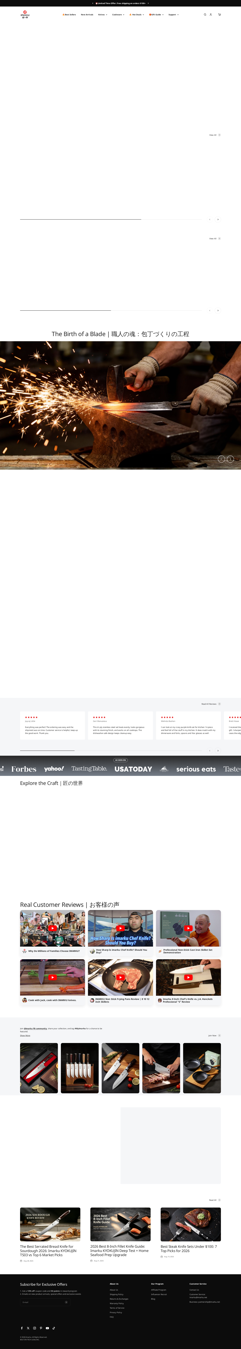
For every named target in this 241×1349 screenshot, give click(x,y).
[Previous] (92, 3)
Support (172, 14)
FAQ (112, 1317)
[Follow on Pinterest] (41, 1328)
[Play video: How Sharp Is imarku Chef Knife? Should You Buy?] (120, 928)
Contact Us (194, 1290)
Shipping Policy (116, 1294)
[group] (120, 71)
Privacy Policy (116, 1312)
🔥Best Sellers (69, 14)
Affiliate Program (158, 1290)
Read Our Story (143, 1170)
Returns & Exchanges (119, 1299)
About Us (114, 1290)
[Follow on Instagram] (34, 1328)
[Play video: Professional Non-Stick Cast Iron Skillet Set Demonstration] (188, 928)
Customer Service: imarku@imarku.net (198, 1296)
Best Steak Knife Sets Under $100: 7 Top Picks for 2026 (189, 1248)
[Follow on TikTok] (53, 1328)
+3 (92, 209)
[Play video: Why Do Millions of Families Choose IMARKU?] (52, 928)
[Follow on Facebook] (21, 1328)
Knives (101, 14)
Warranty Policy (117, 1303)
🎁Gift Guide (155, 14)
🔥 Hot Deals (135, 14)
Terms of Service (117, 1308)
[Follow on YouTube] (47, 1328)
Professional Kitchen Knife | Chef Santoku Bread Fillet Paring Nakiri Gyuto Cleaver (158, 291)
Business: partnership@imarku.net (205, 1302)
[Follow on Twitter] (28, 1328)
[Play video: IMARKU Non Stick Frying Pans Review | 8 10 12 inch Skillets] (120, 977)
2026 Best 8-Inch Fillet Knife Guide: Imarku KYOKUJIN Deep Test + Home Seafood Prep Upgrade (119, 1250)
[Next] (148, 3)
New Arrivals (87, 14)
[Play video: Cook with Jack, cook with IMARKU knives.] (52, 977)
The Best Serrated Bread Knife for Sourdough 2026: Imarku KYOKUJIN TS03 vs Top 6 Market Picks (48, 1250)
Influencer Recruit (159, 1294)
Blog (153, 1299)
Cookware (117, 14)
